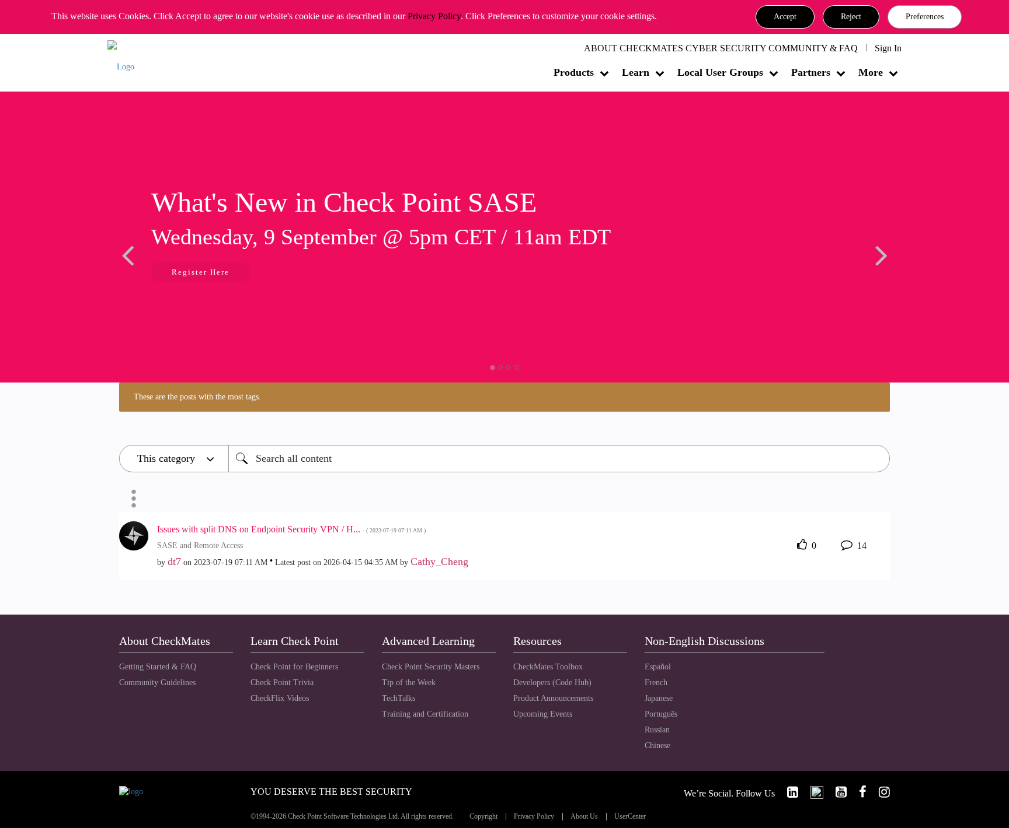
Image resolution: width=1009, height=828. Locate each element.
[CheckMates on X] (812, 792)
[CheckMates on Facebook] (858, 792)
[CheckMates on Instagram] (879, 792)
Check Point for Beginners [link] (294, 666)
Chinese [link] (657, 745)
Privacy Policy (434, 16)
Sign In (888, 48)
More (870, 72)
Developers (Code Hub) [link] (552, 682)
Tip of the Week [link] (409, 682)
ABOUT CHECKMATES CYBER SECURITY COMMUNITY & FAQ (721, 48)
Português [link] (661, 714)
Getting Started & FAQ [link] (157, 666)
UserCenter (630, 816)
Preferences (925, 16)
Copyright (483, 816)
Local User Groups (720, 72)
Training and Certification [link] (425, 714)
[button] (785, 17)
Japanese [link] (659, 698)
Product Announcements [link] (553, 698)
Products (574, 72)
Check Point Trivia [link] (282, 682)
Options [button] (133, 498)
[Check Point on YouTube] (836, 792)
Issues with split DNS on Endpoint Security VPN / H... (291, 529)
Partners (810, 72)
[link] (787, 792)
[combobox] (559, 458)
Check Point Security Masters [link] (430, 666)
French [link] (656, 682)
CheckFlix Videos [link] (279, 698)
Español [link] (658, 666)
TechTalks (398, 698)
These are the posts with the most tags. (197, 396)
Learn (635, 72)
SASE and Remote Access (200, 545)
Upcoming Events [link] (542, 714)
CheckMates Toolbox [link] (548, 666)
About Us (584, 816)
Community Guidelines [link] (157, 682)
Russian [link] (657, 729)
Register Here (200, 272)
